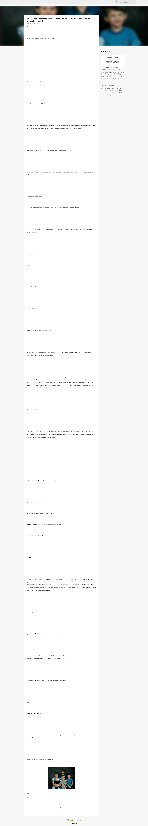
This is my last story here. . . (108, 85)
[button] (28, 27)
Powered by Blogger (75, 820)
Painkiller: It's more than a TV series (111, 69)
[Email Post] (28, 794)
